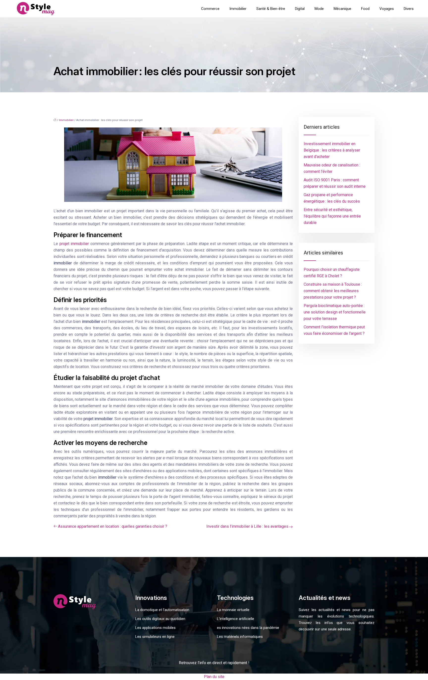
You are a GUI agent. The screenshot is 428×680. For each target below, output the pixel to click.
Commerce (210, 8)
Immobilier (237, 8)
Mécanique (342, 8)
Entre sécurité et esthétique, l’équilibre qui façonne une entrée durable (332, 216)
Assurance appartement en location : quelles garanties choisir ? (112, 526)
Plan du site (214, 676)
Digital (300, 8)
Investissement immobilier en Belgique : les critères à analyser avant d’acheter (332, 150)
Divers (409, 8)
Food (365, 8)
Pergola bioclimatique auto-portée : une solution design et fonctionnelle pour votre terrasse (335, 312)
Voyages (386, 8)
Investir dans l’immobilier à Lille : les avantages (247, 526)
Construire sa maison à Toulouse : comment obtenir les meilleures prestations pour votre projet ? (333, 291)
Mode (319, 8)
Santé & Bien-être (270, 8)
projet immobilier (74, 243)
